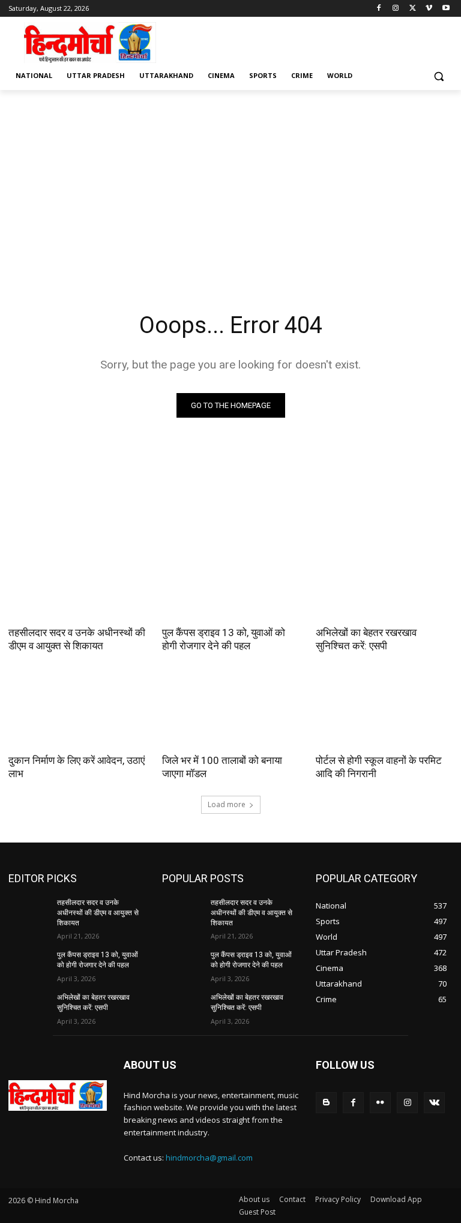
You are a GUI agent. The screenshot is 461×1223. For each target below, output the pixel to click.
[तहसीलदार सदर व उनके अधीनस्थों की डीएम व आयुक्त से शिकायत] (76, 584)
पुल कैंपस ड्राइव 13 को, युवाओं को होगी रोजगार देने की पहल (223, 639)
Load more (227, 804)
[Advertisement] (312, 41)
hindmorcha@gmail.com (209, 1157)
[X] (413, 9)
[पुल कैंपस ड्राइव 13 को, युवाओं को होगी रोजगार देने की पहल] (230, 584)
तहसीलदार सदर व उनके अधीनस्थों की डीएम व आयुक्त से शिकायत (76, 639)
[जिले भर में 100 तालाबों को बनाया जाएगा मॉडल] (230, 712)
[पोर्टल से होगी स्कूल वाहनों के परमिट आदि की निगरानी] (384, 712)
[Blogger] (326, 1102)
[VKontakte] (434, 1102)
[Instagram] (396, 9)
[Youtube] (446, 9)
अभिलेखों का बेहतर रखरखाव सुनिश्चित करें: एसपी (366, 639)
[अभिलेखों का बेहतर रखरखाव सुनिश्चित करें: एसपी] (384, 584)
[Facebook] (379, 9)
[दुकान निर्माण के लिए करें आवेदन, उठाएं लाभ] (76, 712)
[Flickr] (380, 1102)
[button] (438, 76)
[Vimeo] (429, 9)
